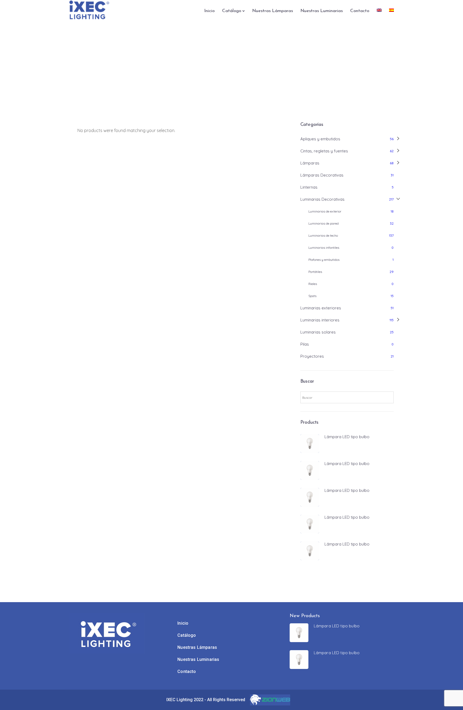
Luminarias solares (318, 332)
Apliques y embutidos (320, 138)
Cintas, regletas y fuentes (324, 150)
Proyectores (312, 356)
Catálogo (231, 11)
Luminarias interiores (319, 320)
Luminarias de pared (323, 223)
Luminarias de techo (323, 235)
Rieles (312, 284)
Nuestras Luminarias (321, 11)
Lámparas (309, 163)
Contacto (359, 11)
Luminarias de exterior (324, 211)
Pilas (304, 344)
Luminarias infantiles (323, 248)
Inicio (209, 11)
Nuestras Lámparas (272, 11)
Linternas (309, 187)
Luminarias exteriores (320, 307)
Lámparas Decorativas (321, 175)
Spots (312, 296)
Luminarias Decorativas (322, 199)
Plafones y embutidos (323, 260)
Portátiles (315, 272)
